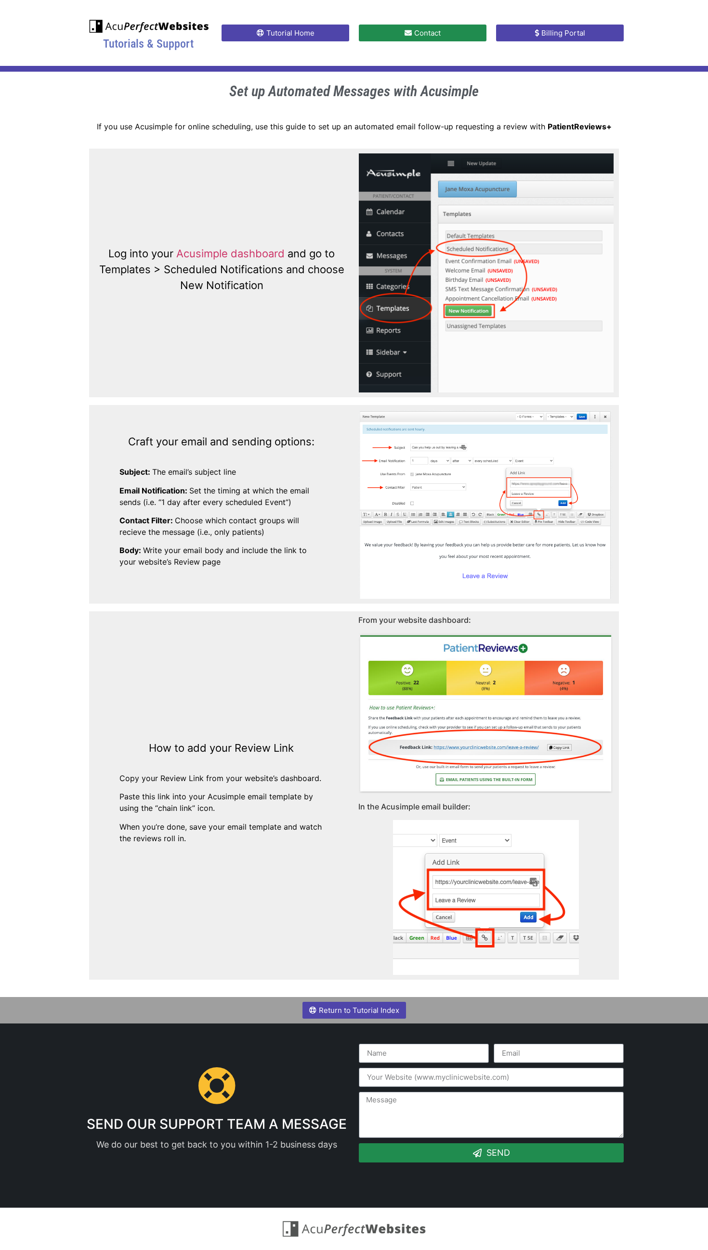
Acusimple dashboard (230, 253)
